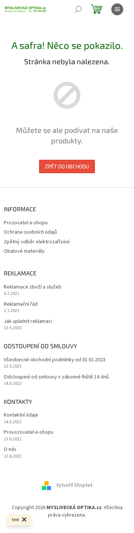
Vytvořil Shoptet (74, 485)
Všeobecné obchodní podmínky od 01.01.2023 (54, 360)
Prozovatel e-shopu (26, 223)
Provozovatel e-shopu (28, 432)
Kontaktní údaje (21, 415)
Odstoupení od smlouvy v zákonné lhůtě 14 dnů (56, 377)
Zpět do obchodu (67, 166)
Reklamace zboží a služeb (32, 287)
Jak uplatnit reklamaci (28, 321)
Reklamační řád (21, 304)
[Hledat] (78, 9)
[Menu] (117, 9)
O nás (10, 449)
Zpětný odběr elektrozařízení (37, 242)
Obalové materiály (24, 251)
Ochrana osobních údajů (30, 232)
